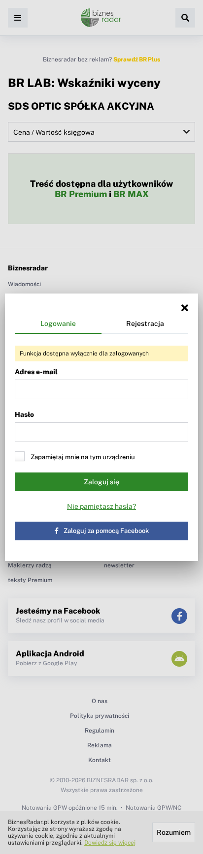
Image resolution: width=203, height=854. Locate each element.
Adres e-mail (36, 372)
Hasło (24, 414)
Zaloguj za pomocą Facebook (106, 530)
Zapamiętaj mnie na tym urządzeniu (83, 457)
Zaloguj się (101, 482)
